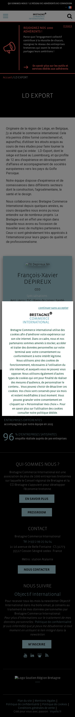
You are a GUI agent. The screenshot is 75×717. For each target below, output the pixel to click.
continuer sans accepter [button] (53, 307)
